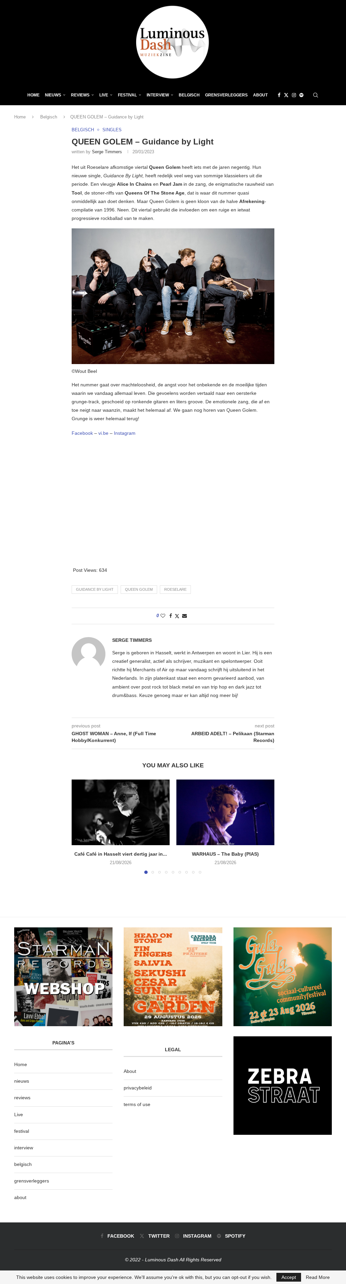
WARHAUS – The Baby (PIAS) (225, 854)
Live (103, 95)
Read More (318, 1277)
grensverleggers (31, 1181)
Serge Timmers (107, 151)
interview (23, 1147)
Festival (127, 95)
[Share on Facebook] (170, 615)
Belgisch (189, 95)
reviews (22, 1097)
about (20, 1197)
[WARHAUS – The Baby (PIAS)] (225, 812)
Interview (158, 95)
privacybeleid (138, 1087)
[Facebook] (279, 95)
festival (21, 1131)
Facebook (82, 433)
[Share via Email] (184, 615)
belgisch (23, 1164)
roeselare (175, 589)
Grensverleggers (226, 95)
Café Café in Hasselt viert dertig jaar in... (120, 854)
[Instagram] (294, 95)
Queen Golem (139, 589)
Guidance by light (95, 589)
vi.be (103, 433)
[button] (80, 826)
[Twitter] (286, 95)
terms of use (137, 1104)
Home (33, 95)
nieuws (53, 95)
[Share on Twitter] (177, 616)
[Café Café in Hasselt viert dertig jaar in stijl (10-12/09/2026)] (121, 812)
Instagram (124, 433)
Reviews (80, 95)
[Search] (315, 95)
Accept (288, 1277)
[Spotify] (301, 95)
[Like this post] (162, 615)
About (260, 95)
